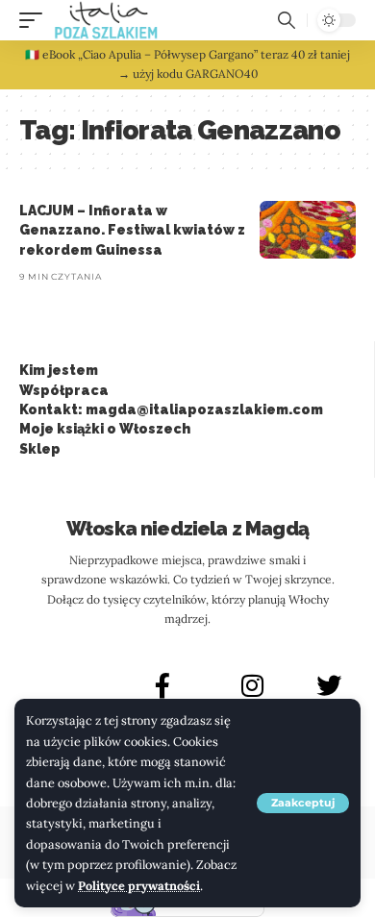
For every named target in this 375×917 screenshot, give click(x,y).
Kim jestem (58, 370)
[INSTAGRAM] (252, 685)
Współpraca (64, 390)
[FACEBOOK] (162, 685)
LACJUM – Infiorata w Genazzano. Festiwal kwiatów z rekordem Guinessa (132, 230)
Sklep (40, 449)
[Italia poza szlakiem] (106, 20)
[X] (328, 685)
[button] (303, 803)
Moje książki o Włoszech (104, 428)
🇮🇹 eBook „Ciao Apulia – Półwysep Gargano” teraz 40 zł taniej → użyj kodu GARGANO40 (187, 64)
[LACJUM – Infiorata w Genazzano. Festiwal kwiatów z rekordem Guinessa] (308, 230)
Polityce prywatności (139, 885)
